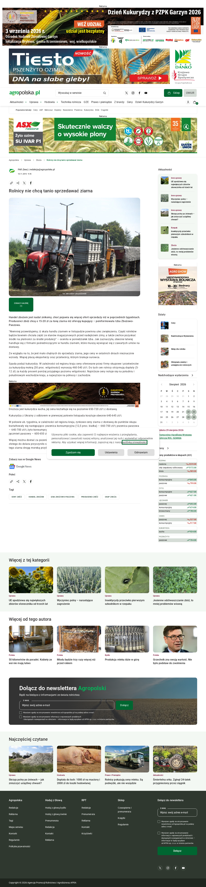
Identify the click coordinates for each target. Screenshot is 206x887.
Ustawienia (111, 452)
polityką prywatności (134, 442)
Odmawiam (141, 452)
